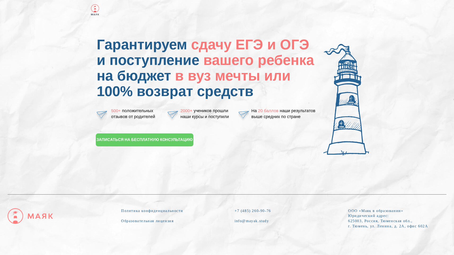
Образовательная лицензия (147, 221)
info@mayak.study (252, 221)
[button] (144, 139)
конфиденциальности (162, 211)
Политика (131, 211)
